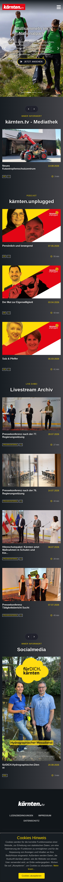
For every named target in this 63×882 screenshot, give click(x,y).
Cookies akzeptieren (31, 875)
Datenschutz (31, 820)
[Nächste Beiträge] (34, 109)
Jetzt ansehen (33, 65)
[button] (59, 7)
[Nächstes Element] (58, 48)
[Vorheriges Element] (4, 48)
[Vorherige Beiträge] (30, 109)
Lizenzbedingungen (21, 815)
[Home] (13, 7)
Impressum (44, 815)
